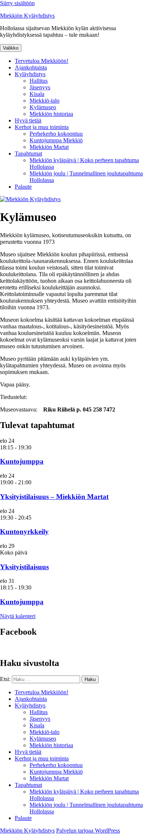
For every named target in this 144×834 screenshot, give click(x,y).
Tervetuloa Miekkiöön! (41, 61)
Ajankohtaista (31, 67)
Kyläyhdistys (30, 74)
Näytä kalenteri (17, 616)
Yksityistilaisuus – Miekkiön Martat (54, 496)
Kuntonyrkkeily (24, 531)
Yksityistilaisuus (24, 567)
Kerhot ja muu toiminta (42, 127)
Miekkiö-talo (44, 100)
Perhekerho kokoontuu (56, 134)
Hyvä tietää (28, 120)
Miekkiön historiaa (51, 114)
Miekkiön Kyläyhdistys (27, 16)
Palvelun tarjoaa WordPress (88, 830)
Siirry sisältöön (17, 3)
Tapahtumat (28, 153)
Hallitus (39, 81)
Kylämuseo (43, 107)
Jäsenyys (40, 87)
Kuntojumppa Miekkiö (56, 140)
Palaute (23, 186)
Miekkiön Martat (49, 147)
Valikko (10, 48)
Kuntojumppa (22, 461)
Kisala (37, 94)
